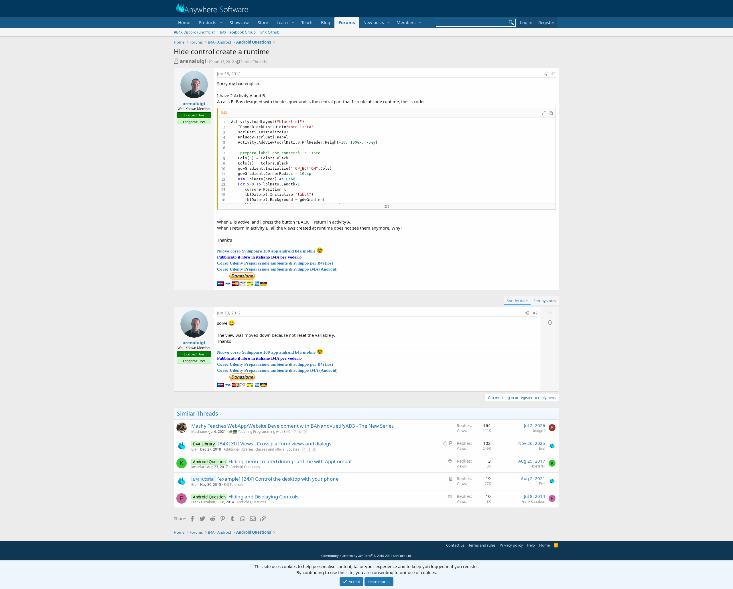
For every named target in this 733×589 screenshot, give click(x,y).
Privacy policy (511, 545)
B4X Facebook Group (238, 32)
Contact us (455, 545)
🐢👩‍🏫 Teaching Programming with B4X (259, 431)
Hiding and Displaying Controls (263, 496)
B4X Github (269, 32)
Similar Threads (254, 61)
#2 (535, 313)
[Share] (545, 73)
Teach (306, 22)
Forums (347, 22)
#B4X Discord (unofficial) (194, 32)
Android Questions (245, 466)
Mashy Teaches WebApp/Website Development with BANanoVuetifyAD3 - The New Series (292, 425)
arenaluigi (193, 61)
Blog (325, 22)
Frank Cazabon (203, 502)
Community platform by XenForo (366, 555)
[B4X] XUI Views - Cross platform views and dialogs (274, 443)
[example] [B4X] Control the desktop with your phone (278, 478)
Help (531, 545)
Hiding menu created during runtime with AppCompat (290, 461)
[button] (209, 22)
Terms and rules (481, 545)
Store (263, 22)
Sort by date (517, 300)
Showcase (239, 22)
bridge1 (539, 430)
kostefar (197, 466)
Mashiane (199, 431)
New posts (373, 22)
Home (184, 22)
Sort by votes (544, 300)
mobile (309, 251)
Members (406, 22)
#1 (553, 73)
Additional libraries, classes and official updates (261, 449)
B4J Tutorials (233, 484)
